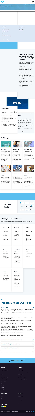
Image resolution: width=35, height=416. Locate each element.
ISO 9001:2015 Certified (22, 398)
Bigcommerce (3, 398)
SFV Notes (2, 389)
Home (23, 4)
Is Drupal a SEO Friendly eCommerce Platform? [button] (10, 344)
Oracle (2, 401)
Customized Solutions (22, 377)
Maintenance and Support (6, 39)
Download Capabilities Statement (17, 360)
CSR (19, 403)
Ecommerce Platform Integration (24, 372)
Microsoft (2, 400)
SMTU (2, 374)
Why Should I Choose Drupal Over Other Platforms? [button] (11, 339)
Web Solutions (20, 370)
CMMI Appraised (21, 400)
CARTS (2, 372)
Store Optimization (5, 31)
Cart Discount (3, 381)
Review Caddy (3, 376)
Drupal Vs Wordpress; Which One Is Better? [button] (10, 348)
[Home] (2, 2)
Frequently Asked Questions (16, 302)
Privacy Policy (28, 411)
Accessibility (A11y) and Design (23, 379)
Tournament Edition (4, 370)
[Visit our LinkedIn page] (33, 411)
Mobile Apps (20, 374)
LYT (1, 383)
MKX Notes (3, 387)
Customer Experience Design (6, 35)
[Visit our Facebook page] (31, 411)
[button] (1, 406)
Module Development (5, 37)
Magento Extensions (4, 379)
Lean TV (2, 385)
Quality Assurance (21, 376)
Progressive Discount (4, 377)
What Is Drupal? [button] (4, 307)
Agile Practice (20, 396)
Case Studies (21, 29)
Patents (19, 401)
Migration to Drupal (5, 33)
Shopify (2, 396)
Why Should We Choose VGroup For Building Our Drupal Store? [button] (14, 352)
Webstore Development (5, 29)
